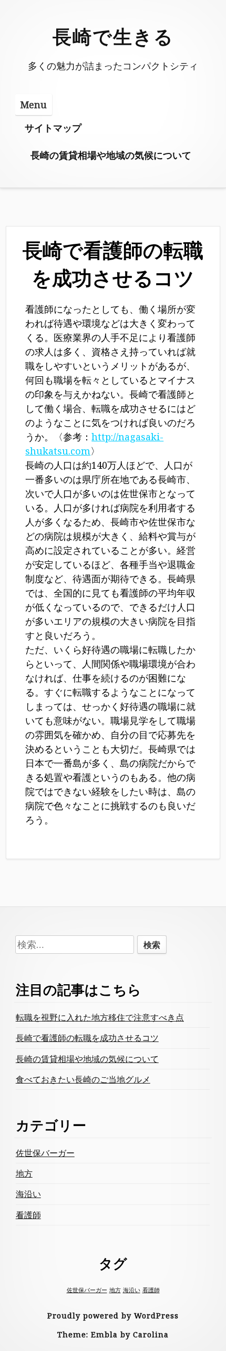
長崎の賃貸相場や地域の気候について (110, 155)
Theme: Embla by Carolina (113, 1334)
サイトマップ (53, 127)
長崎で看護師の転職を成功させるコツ (87, 1038)
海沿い (28, 1194)
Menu (33, 104)
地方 (24, 1173)
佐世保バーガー (45, 1153)
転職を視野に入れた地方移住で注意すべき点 (100, 1017)
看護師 (28, 1215)
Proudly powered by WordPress (113, 1316)
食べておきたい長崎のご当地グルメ (83, 1079)
